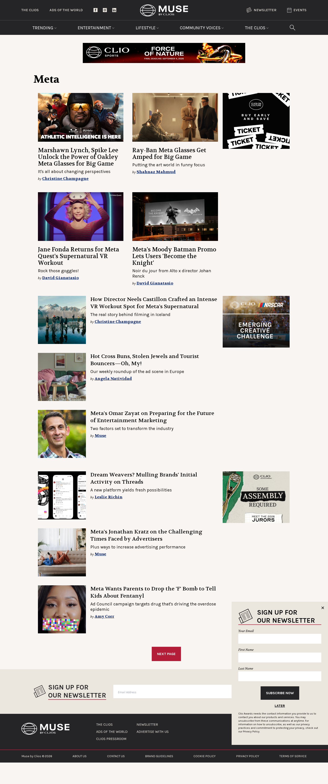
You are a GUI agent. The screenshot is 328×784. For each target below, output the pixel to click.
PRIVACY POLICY (247, 756)
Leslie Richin (108, 497)
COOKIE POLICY (204, 756)
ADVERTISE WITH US (153, 731)
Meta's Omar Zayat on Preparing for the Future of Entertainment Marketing (152, 417)
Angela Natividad (113, 378)
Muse (100, 435)
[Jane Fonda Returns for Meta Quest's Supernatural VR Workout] (80, 216)
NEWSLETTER (147, 724)
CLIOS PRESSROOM (111, 739)
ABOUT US (80, 756)
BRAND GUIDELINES (159, 756)
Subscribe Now (280, 693)
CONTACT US (116, 756)
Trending (43, 27)
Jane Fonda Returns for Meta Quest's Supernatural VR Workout (78, 256)
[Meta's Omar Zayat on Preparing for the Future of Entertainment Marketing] (62, 434)
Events (300, 10)
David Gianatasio (60, 277)
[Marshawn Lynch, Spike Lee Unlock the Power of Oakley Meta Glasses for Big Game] (80, 117)
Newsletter (265, 10)
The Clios (30, 10)
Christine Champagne (65, 178)
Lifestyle (146, 27)
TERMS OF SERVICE (293, 756)
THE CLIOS (104, 724)
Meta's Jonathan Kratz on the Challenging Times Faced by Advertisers (146, 535)
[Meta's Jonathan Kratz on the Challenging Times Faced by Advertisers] (62, 552)
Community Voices (201, 27)
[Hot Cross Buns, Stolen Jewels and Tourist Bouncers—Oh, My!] (62, 377)
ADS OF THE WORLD (112, 731)
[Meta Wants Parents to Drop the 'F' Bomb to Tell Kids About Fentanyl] (62, 609)
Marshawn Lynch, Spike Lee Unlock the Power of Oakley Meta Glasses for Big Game (78, 157)
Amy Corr (104, 616)
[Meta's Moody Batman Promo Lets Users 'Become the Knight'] (175, 216)
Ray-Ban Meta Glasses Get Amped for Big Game (169, 154)
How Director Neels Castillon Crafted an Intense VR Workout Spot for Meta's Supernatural (153, 303)
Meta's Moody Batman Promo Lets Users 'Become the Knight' (174, 256)
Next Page (166, 654)
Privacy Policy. (251, 731)
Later (280, 706)
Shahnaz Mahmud (156, 172)
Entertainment (95, 27)
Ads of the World (66, 10)
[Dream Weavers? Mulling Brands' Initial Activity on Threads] (62, 495)
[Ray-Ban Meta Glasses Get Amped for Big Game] (175, 117)
